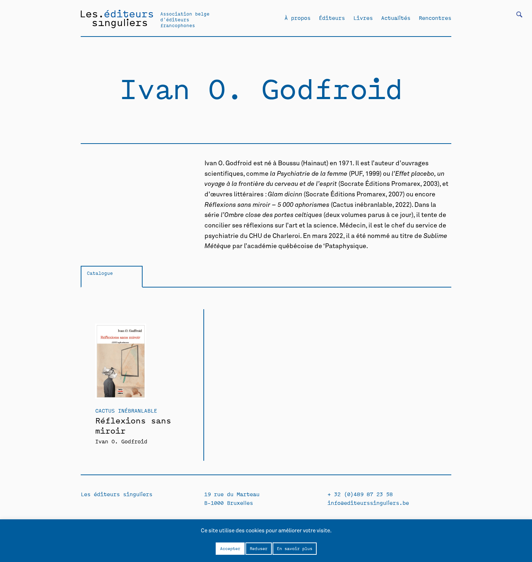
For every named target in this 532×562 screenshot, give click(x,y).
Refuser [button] (258, 548)
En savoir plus (294, 548)
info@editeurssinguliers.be (368, 502)
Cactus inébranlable (126, 410)
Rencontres (435, 17)
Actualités (395, 17)
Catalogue (100, 273)
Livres (363, 17)
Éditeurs (332, 17)
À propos (297, 17)
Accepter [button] (230, 548)
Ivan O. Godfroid (121, 441)
